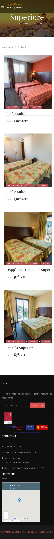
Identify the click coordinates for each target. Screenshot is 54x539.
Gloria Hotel (13, 107)
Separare (33, 341)
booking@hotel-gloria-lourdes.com (20, 452)
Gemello (46, 263)
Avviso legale (46, 531)
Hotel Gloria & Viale (16, 185)
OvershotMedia (11, 531)
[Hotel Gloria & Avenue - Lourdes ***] (14, 6)
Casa (14, 23)
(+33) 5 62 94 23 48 (13, 446)
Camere (25, 23)
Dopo (25, 107)
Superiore (37, 107)
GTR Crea (27, 531)
